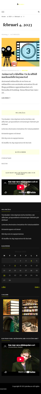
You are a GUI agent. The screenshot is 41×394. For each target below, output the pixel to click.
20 (4, 275)
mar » (37, 287)
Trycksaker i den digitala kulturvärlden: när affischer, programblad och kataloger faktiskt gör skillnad (20, 121)
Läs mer (5, 98)
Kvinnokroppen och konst (11, 133)
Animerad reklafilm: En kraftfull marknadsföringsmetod (19, 75)
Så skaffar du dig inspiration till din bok (16, 143)
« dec (4, 287)
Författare (6, 158)
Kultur (25, 70)
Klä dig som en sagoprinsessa (13, 138)
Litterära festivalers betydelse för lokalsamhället (20, 129)
